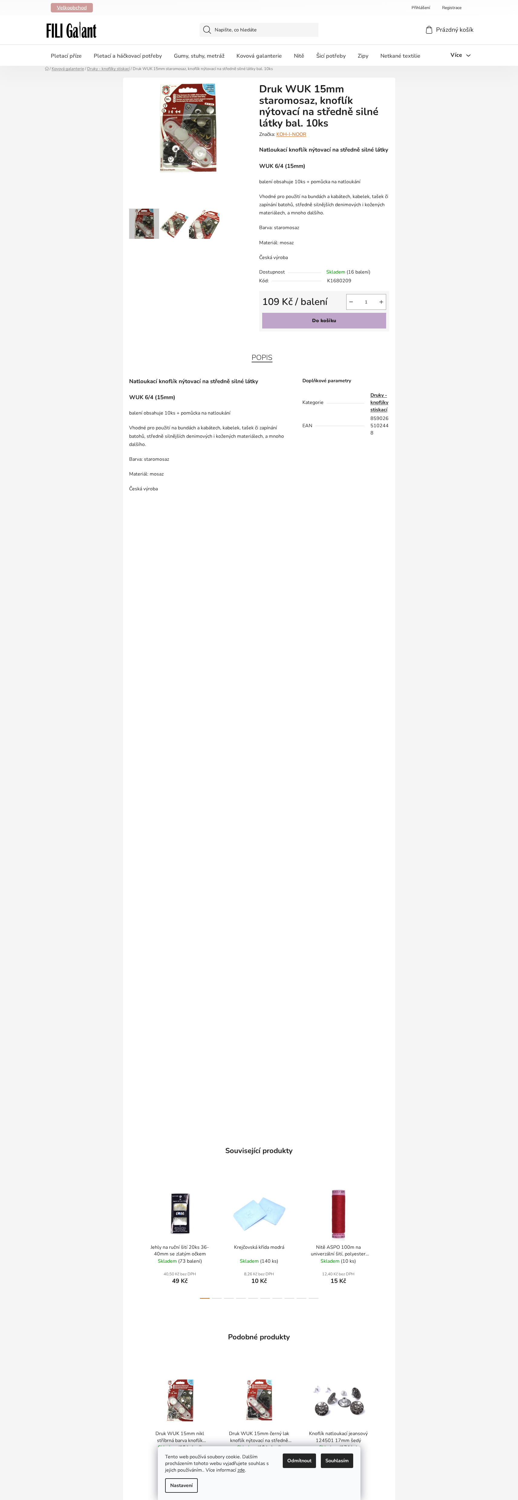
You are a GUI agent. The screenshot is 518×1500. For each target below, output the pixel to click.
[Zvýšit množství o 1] (381, 301)
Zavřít (293, 341)
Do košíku (324, 320)
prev (134, 1240)
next (384, 1240)
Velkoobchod (72, 7)
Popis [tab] (262, 357)
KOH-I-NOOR (291, 134)
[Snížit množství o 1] (351, 301)
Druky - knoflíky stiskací (379, 402)
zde (241, 1470)
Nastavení (181, 1485)
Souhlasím (337, 1460)
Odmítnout (299, 1460)
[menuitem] (66, 56)
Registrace (451, 8)
